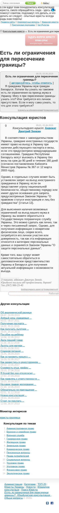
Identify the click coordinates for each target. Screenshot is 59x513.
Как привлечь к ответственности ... (19, 378)
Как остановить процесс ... (15, 356)
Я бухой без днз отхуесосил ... (17, 373)
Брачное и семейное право (21, 431)
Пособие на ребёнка (11, 334)
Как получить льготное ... (14, 329)
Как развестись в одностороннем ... (20, 362)
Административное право (20, 428)
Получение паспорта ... (13, 323)
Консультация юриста (13, 31)
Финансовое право (17, 469)
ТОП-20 (42, 484)
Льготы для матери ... (12, 345)
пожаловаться (51, 110)
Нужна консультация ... (13, 395)
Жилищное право (16, 442)
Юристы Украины (14, 487)
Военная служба (15, 435)
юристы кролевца (10, 417)
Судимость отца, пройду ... (15, 367)
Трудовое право (15, 463)
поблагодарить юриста (32, 289)
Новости (31, 487)
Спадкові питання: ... (12, 351)
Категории (30, 484)
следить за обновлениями (30, 110)
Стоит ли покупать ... (12, 400)
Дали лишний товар (11, 340)
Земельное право (16, 445)
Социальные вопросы (18, 459)
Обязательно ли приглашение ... (18, 389)
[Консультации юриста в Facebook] (52, 503)
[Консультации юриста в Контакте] (47, 503)
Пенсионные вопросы (18, 452)
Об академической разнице (16, 312)
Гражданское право (17, 438)
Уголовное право (16, 466)
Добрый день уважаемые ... (16, 318)
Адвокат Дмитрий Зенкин (37, 130)
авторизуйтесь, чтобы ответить (31, 82)
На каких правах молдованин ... (18, 384)
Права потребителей (18, 456)
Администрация (13, 484)
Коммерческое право (18, 449)
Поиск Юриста (29, 489)
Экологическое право (18, 473)
